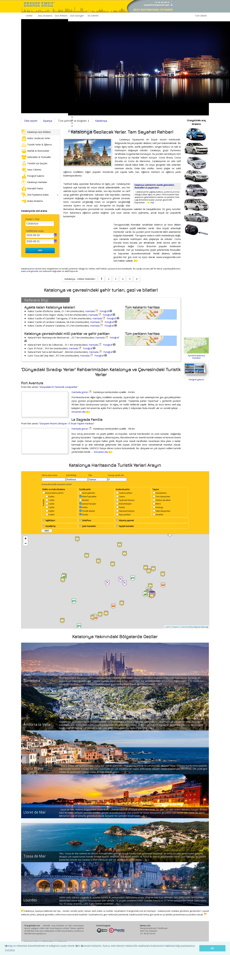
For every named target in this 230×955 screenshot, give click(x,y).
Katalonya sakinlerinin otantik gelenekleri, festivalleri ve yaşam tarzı (154, 186)
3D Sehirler (93, 15)
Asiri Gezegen (77, 15)
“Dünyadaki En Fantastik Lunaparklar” (58, 386)
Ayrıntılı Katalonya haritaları (196, 356)
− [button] (26, 543)
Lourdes (30, 899)
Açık (152, 202)
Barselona (31, 680)
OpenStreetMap (187, 627)
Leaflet (167, 627)
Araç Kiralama (45, 15)
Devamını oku (79, 411)
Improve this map (201, 627)
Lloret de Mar (34, 812)
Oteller (29, 15)
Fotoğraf (105, 311)
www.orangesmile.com (32, 271)
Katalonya (101, 120)
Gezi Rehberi (61, 15)
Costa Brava (33, 768)
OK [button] (212, 948)
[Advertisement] (44, 66)
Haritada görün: (80, 392)
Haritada (90, 311)
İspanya (47, 120)
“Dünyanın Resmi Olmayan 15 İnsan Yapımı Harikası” (66, 423)
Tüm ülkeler (201, 15)
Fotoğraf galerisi (196, 379)
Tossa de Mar (34, 856)
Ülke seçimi (30, 120)
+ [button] (26, 538)
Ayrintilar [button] (10, 950)
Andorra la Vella (36, 724)
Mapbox (176, 627)
